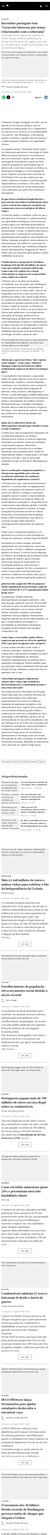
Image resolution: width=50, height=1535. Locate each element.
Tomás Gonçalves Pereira (12, 1111)
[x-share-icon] (8, 98)
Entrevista (5, 761)
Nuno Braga (11, 1000)
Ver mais (25, 944)
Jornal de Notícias (31, 1131)
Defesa (25, 761)
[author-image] (3, 87)
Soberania (33, 761)
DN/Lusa (5, 1200)
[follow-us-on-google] (46, 97)
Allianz (42, 761)
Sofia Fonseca (7, 893)
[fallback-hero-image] (10, 786)
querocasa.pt (21, 1431)
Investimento (16, 761)
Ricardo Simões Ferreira (17, 87)
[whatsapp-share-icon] (4, 98)
